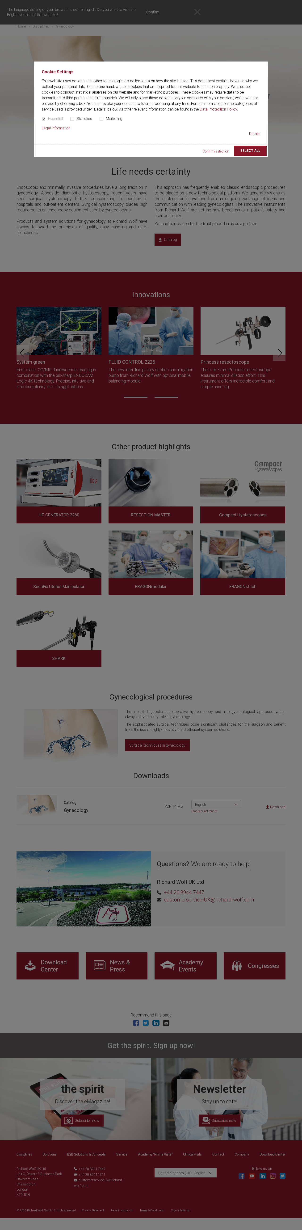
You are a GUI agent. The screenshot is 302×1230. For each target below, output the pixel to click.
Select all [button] (250, 151)
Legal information (56, 128)
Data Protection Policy (218, 109)
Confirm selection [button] (215, 151)
